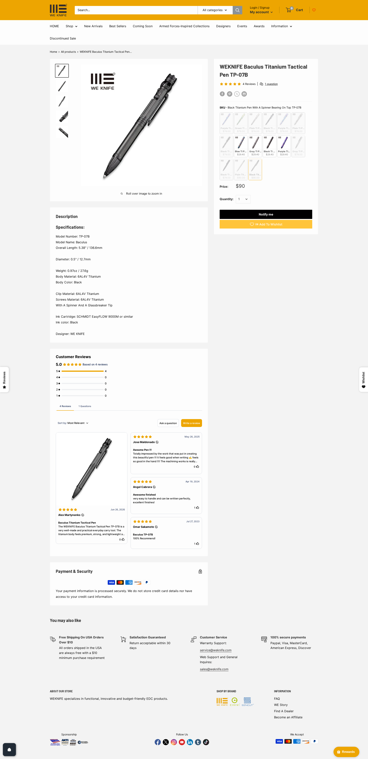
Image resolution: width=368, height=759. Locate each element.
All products (68, 51)
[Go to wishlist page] (314, 10)
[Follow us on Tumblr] (198, 742)
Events (242, 26)
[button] (91, 488)
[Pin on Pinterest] (229, 94)
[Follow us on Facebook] (158, 742)
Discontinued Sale (63, 38)
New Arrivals (93, 26)
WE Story (281, 705)
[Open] (9, 749)
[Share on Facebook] (222, 94)
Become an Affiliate (288, 717)
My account (260, 12)
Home (53, 51)
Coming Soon (143, 26)
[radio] (226, 123)
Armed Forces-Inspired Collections (184, 26)
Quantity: (226, 199)
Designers (223, 26)
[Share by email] (244, 94)
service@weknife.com (216, 650)
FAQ (277, 699)
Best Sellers (117, 26)
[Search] (237, 10)
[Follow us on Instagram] (174, 742)
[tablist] (129, 406)
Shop (69, 26)
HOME (54, 26)
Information (279, 26)
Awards (259, 26)
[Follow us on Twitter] (166, 742)
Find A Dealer (284, 711)
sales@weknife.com (214, 669)
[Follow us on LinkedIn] (190, 742)
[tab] (65, 406)
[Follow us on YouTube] (182, 742)
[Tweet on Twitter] (237, 94)
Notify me (266, 214)
